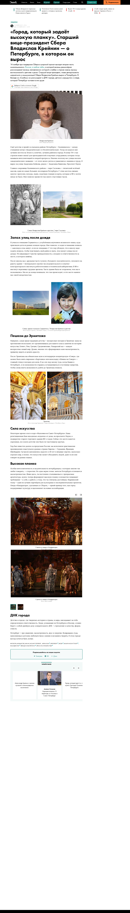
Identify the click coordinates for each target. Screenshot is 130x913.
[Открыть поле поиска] (82, 2)
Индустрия (66, 2)
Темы (38, 2)
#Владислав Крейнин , (29, 646)
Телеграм (39, 656)
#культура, (13, 643)
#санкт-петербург (35, 643)
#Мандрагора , (15, 646)
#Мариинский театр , (71, 643)
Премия (56, 2)
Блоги (32, 2)
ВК (48, 656)
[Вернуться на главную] (13, 2)
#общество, (21, 643)
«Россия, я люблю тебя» (34, 67)
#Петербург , (55, 643)
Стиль (75, 2)
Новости (24, 2)
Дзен (55, 656)
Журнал (46, 2)
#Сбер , (61, 643)
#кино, (27, 643)
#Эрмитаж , (46, 643)
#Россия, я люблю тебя (44, 646)
